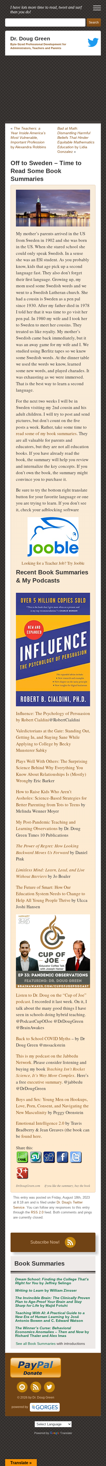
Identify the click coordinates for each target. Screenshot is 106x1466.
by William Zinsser (46, 1290)
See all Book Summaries (36, 1344)
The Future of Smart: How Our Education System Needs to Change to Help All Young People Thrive (50, 893)
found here (31, 1136)
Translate (66, 1433)
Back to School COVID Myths (43, 1038)
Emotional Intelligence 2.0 (40, 1123)
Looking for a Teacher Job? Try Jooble (53, 563)
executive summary (44, 1082)
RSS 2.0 (37, 1212)
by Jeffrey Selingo (52, 1281)
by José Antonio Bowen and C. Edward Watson (50, 1317)
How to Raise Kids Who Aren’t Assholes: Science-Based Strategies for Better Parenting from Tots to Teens (51, 798)
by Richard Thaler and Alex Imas (52, 1332)
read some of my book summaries (46, 433)
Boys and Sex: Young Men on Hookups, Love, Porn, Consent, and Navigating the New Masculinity (52, 1105)
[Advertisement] (53, 88)
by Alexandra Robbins (28, 137)
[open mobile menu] (97, 8)
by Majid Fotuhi (52, 1302)
